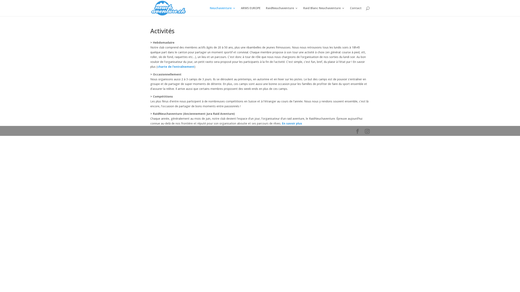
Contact (356, 8)
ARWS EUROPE (251, 8)
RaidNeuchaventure (280, 8)
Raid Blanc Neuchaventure (322, 8)
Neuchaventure (221, 8)
